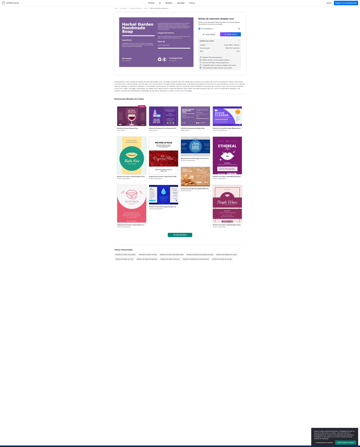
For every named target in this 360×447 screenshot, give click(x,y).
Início (116, 8)
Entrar (329, 3)
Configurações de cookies (324, 442)
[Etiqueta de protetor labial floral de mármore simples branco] (163, 155)
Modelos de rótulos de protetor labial (171, 254)
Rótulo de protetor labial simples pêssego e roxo (227, 225)
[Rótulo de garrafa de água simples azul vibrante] (163, 194)
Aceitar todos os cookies (346, 442)
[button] (208, 34)
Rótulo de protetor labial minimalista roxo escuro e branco (227, 176)
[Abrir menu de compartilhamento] (239, 29)
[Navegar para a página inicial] (10, 3)
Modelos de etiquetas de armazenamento (196, 259)
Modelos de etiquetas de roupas (226, 254)
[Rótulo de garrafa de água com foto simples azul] (195, 146)
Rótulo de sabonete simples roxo (193, 128)
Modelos (168, 3)
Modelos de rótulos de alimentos (147, 259)
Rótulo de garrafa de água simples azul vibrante (163, 207)
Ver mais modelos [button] (180, 235)
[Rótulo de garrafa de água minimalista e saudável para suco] (227, 116)
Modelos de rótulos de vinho (124, 259)
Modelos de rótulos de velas (148, 254)
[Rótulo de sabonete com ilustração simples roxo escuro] (163, 116)
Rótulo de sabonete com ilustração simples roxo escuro (163, 128)
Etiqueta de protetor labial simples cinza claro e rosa (131, 225)
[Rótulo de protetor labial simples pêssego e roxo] (227, 204)
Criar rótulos (123, 8)
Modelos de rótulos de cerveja (222, 259)
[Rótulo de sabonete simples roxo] (195, 116)
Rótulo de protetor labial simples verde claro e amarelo (131, 176)
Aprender (181, 3)
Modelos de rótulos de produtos (126, 254)
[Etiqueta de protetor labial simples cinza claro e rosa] (131, 204)
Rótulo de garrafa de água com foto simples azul (195, 158)
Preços (192, 3)
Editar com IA (232, 34)
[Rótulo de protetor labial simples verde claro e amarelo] (131, 155)
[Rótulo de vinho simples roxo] (131, 116)
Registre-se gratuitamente (346, 3)
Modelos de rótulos (135, 8)
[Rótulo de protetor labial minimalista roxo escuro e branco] (227, 155)
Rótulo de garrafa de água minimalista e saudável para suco (227, 128)
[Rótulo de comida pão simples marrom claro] (195, 176)
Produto (151, 3)
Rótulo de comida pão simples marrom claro (195, 188)
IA (160, 3)
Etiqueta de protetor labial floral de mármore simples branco (163, 176)
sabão (145, 8)
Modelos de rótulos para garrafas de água (200, 254)
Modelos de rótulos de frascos (170, 259)
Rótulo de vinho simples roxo (127, 128)
